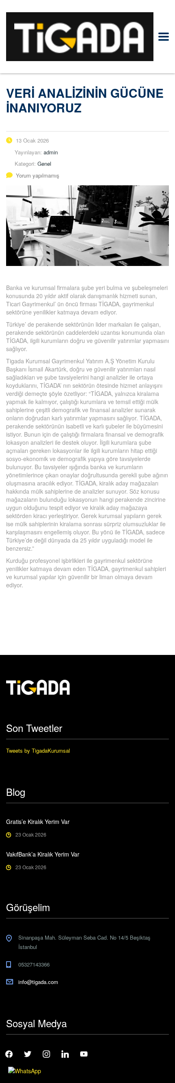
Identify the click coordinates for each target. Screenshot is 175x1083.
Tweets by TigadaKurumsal (38, 750)
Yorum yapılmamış (37, 175)
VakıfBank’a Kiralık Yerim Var (42, 854)
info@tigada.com (38, 982)
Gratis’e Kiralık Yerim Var (38, 821)
